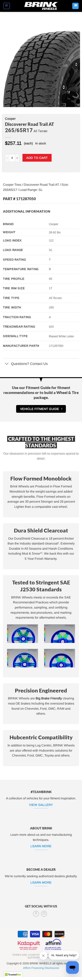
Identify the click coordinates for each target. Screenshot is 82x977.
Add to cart (37, 157)
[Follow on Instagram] (44, 914)
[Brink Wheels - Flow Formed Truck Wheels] (41, 6)
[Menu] (6, 6)
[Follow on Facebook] (36, 914)
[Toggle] (7, 364)
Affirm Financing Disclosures (41, 967)
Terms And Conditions (28, 954)
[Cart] (75, 6)
